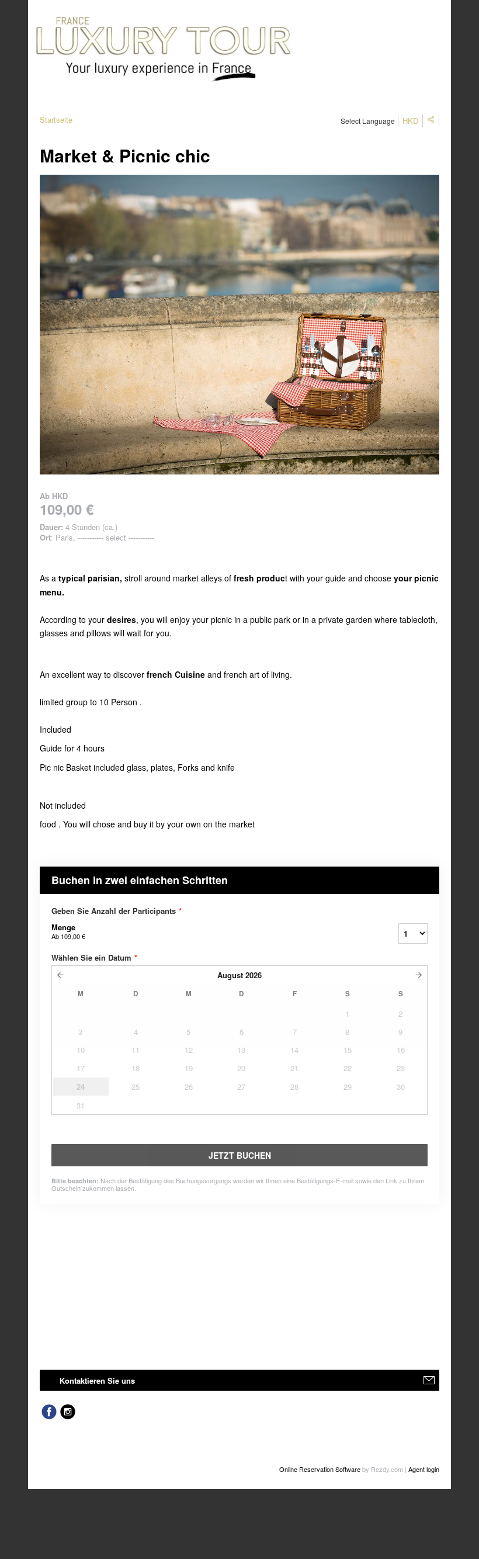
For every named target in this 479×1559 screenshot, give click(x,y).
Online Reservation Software (319, 1469)
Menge (68, 931)
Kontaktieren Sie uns (97, 1380)
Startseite (56, 119)
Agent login (423, 1469)
